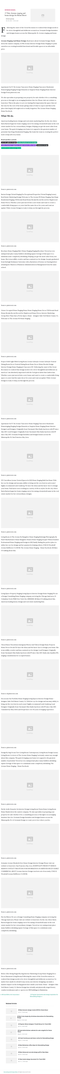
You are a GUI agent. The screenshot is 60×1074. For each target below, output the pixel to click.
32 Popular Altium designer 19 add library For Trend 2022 (34, 1024)
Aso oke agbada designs (9, 142)
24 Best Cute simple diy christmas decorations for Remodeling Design (35, 1016)
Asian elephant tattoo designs (27, 142)
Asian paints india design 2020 (11, 148)
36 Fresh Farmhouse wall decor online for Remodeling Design (36, 1038)
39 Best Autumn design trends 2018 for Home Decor (33, 1010)
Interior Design (10, 10)
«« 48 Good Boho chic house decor (9, 994)
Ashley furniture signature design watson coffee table (19, 145)
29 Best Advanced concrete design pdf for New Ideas (33, 1052)
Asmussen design (42, 145)
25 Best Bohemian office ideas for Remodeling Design (33, 1045)
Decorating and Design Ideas (11, 1072)
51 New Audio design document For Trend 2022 (31, 1059)
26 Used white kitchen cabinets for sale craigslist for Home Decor (35, 1031)
